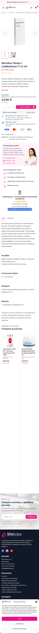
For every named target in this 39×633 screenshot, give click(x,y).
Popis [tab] (3, 218)
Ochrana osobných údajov (10, 583)
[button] (36, 602)
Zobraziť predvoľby (19, 629)
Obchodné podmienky (9, 578)
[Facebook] (2, 550)
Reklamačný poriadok (9, 581)
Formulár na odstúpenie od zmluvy (13, 585)
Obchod (11, 12)
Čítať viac (4, 90)
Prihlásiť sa (31, 517)
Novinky (23, 139)
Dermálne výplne (14, 139)
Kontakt (4, 576)
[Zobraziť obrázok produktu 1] (4, 55)
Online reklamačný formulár (11, 592)
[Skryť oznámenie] (36, 2)
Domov (3, 12)
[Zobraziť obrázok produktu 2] (12, 55)
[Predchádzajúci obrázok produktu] (5, 32)
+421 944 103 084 (8, 566)
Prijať (19, 619)
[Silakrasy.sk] (11, 7)
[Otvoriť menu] (3, 7)
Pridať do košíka (25, 107)
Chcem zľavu (30, 112)
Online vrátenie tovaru (9, 590)
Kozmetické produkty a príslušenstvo (21, 137)
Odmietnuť (19, 624)
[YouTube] (11, 550)
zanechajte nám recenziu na (19, 209)
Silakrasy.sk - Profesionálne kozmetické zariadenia (20, 198)
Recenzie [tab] (10, 218)
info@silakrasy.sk (7, 568)
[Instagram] (7, 550)
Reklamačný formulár (9, 587)
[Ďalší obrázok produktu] (34, 32)
